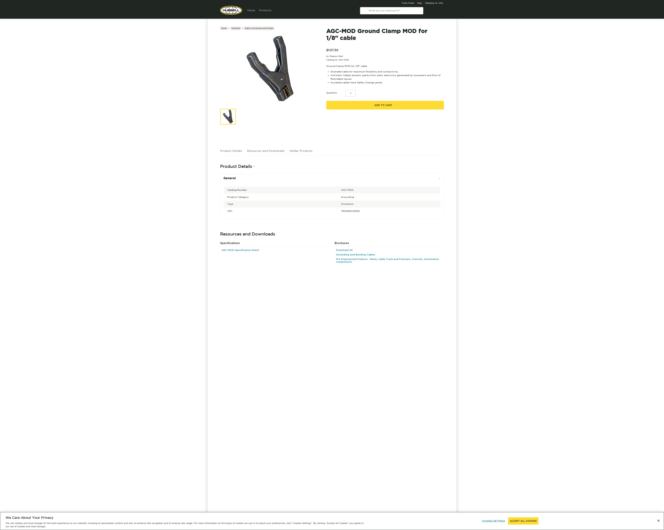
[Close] (658, 520)
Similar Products (301, 151)
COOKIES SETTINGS (493, 521)
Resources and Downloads (265, 151)
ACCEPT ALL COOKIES (523, 521)
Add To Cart (383, 105)
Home (251, 10)
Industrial (236, 28)
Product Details (231, 151)
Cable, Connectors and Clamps (259, 28)
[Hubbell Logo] (231, 12)
